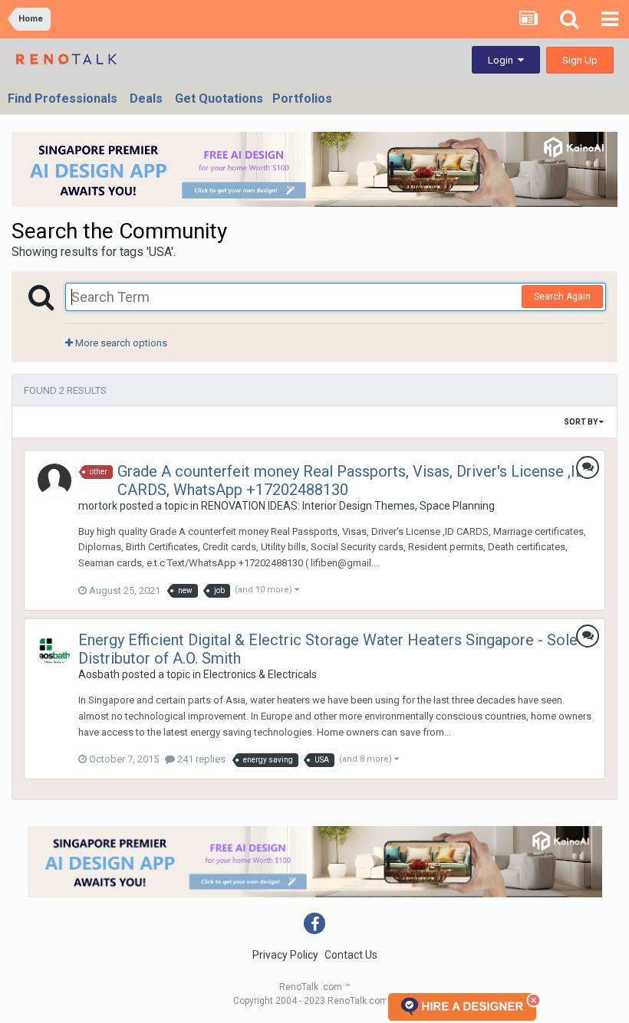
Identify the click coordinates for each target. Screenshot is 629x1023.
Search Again (562, 296)
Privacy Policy (285, 955)
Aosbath (99, 674)
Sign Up (580, 60)
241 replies (200, 759)
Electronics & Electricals (260, 674)
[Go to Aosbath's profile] (54, 649)
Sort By (581, 422)
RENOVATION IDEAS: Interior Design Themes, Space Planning (348, 506)
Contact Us (350, 955)
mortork (97, 506)
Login (503, 60)
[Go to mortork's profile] (54, 480)
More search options (120, 343)
